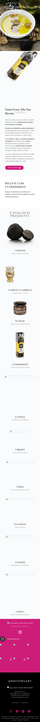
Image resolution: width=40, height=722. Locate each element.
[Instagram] (20, 632)
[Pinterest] (29, 711)
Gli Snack (20, 524)
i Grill (20, 486)
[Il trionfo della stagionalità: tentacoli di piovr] (6, 650)
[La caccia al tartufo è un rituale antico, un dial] (33, 664)
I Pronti (20, 449)
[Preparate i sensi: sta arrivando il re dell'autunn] (33, 650)
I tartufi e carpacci (20, 290)
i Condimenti (20, 364)
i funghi (20, 562)
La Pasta (20, 416)
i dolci (20, 611)
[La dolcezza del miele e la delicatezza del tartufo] (6, 664)
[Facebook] (17, 711)
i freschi (20, 250)
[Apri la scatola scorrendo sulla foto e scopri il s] (20, 664)
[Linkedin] (23, 711)
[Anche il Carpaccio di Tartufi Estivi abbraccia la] (20, 650)
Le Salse (20, 321)
